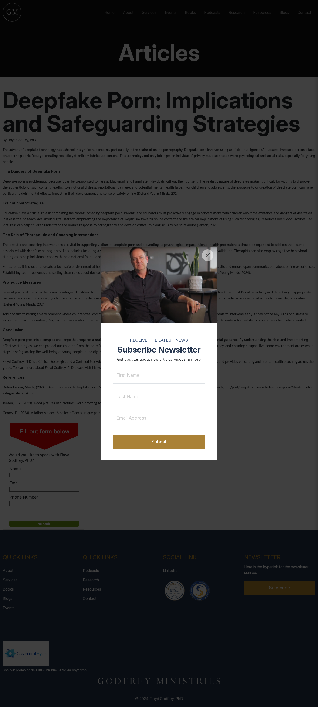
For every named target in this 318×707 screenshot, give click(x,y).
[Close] (207, 255)
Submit (159, 442)
